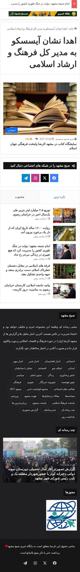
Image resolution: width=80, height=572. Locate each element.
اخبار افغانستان (52, 361)
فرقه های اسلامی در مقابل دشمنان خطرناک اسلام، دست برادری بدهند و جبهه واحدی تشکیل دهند (28, 270)
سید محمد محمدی (64, 139)
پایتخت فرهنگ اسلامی (63, 403)
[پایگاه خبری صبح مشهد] (43, 13)
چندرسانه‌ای (50, 409)
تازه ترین (59, 196)
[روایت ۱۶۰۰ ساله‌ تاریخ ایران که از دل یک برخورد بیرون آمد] (64, 233)
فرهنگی (17, 382)
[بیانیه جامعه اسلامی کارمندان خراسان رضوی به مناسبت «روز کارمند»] (64, 290)
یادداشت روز (68, 416)
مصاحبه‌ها (70, 396)
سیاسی (20, 375)
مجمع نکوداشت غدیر (37, 389)
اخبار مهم (18, 361)
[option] (40, 460)
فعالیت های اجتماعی (64, 389)
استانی (71, 368)
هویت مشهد (30, 396)
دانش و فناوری (67, 375)
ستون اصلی (36, 375)
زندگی (51, 375)
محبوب (19, 196)
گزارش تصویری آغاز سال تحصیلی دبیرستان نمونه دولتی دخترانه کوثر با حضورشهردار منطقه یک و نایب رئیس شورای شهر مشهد (41, 473)
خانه (71, 28)
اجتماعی (70, 361)
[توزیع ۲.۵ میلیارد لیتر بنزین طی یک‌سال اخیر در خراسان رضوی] (64, 215)
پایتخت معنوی (39, 403)
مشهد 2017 (15, 389)
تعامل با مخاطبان (23, 368)
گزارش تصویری (30, 409)
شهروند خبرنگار (47, 382)
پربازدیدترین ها (19, 403)
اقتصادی (42, 368)
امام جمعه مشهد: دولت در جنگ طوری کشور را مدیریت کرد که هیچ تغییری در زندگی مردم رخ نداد (29, 250)
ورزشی (14, 396)
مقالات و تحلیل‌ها (50, 396)
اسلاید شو (57, 368)
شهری (30, 382)
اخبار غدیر (34, 361)
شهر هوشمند (68, 382)
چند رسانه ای (68, 409)
